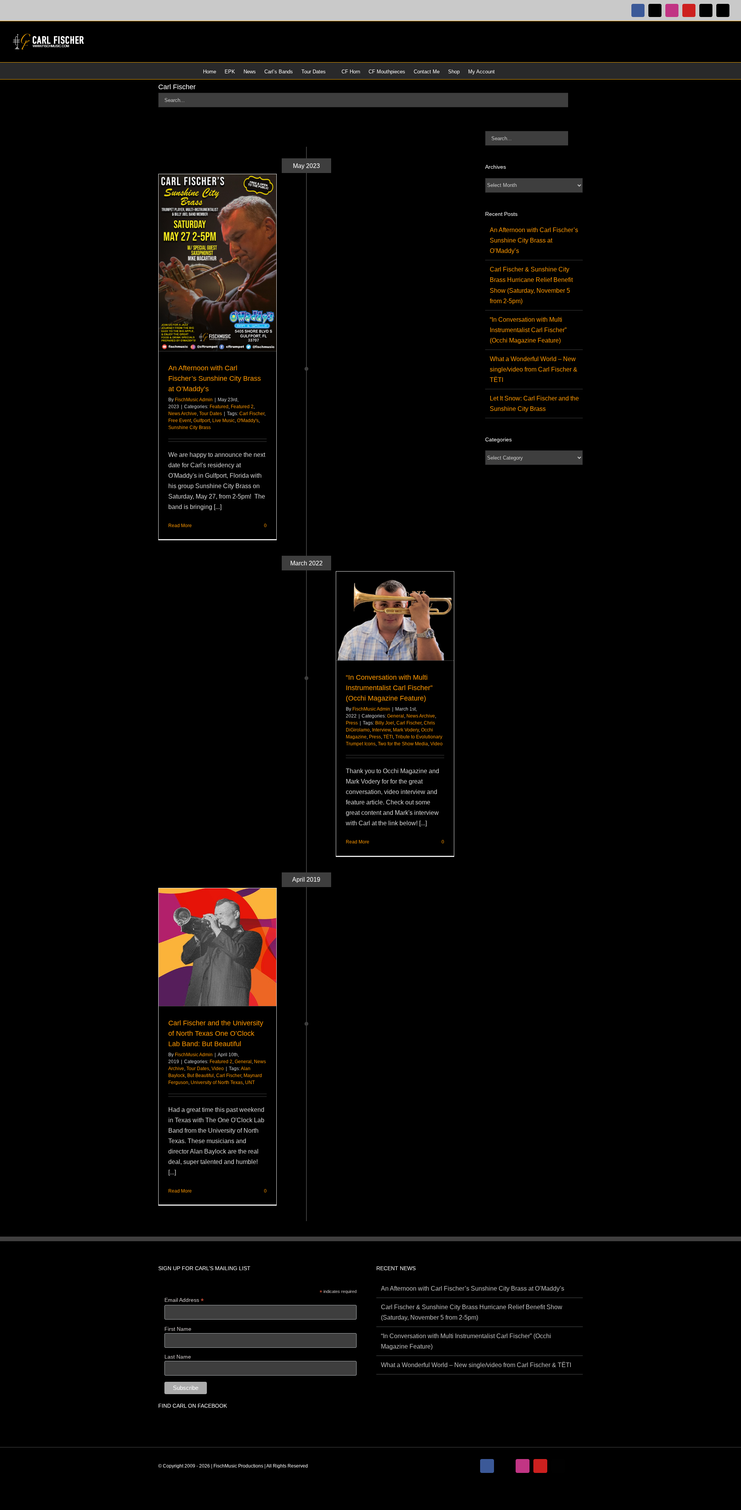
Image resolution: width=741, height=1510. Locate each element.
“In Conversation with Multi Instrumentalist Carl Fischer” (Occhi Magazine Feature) (389, 688)
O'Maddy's (248, 420)
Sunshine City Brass (189, 427)
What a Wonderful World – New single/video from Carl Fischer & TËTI (533, 369)
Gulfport (201, 420)
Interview (381, 730)
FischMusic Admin (194, 399)
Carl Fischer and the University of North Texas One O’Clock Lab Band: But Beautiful (215, 1033)
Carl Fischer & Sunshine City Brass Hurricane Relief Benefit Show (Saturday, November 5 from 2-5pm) (471, 1312)
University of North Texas (217, 1082)
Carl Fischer (251, 413)
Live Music (223, 420)
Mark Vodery (406, 730)
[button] (528, 71)
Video (436, 744)
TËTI (388, 737)
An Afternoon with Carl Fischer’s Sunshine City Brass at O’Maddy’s (214, 378)
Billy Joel (384, 723)
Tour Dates (210, 413)
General (395, 716)
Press (352, 723)
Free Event (179, 420)
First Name (177, 1329)
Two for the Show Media (403, 744)
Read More (180, 525)
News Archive (182, 413)
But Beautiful (200, 1075)
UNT (250, 1082)
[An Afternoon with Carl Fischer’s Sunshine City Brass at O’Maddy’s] (217, 262)
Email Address (184, 1300)
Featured (219, 406)
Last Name (177, 1357)
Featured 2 (242, 406)
